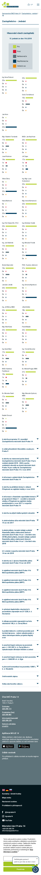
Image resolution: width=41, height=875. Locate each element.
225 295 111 (6, 709)
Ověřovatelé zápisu (10, 676)
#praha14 (9, 816)
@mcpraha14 (10, 812)
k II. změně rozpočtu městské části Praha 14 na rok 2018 (18, 552)
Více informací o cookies (18, 851)
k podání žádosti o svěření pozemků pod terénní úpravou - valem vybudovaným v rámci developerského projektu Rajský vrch (18, 634)
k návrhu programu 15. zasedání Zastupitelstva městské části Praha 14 (17, 440)
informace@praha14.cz (10, 831)
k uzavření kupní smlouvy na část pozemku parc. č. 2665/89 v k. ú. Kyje (19, 658)
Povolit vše (20, 869)
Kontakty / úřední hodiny (11, 794)
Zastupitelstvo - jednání (29, 13)
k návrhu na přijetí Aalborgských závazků (18, 513)
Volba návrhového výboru (12, 684)
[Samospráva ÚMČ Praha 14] (10, 4)
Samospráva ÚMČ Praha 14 (11, 13)
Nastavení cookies (9, 802)
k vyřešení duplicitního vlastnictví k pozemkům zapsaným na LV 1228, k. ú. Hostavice (17, 611)
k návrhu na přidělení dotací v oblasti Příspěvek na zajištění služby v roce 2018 (18, 488)
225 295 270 (6, 720)
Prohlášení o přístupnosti (12, 806)
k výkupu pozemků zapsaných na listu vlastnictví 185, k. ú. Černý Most (17, 622)
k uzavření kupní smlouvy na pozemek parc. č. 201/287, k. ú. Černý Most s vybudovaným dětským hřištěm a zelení (17, 647)
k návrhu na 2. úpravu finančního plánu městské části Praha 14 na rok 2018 (17, 562)
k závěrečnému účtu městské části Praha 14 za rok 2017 (18, 522)
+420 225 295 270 (8, 829)
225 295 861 (6, 715)
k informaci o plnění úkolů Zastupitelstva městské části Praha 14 (18, 478)
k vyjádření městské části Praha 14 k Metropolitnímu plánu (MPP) (16, 571)
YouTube (8, 820)
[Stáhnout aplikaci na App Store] (8, 746)
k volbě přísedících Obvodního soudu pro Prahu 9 (18, 450)
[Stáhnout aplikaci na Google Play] (24, 746)
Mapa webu (6, 798)
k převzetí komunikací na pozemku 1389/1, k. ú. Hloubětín (19, 668)
